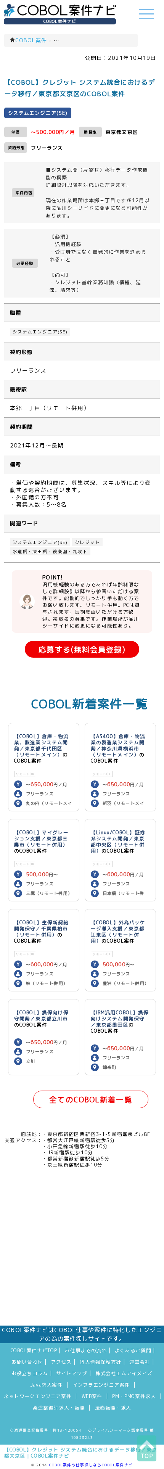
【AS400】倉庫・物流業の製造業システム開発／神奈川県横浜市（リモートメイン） (118, 745)
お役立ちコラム (29, 1373)
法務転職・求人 (113, 1408)
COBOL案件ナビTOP (34, 1350)
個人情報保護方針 (100, 1362)
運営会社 (139, 1362)
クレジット (87, 542)
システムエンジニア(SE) (40, 332)
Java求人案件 (46, 1385)
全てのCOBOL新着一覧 (90, 1099)
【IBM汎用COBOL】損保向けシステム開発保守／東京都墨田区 (120, 1018)
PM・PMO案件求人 (134, 1396)
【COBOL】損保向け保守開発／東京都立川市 (41, 1015)
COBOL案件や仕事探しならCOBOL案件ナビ (91, 1465)
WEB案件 (92, 1396)
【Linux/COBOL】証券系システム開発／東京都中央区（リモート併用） (118, 841)
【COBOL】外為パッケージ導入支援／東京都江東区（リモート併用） (118, 931)
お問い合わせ (27, 1362)
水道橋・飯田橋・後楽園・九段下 (50, 551)
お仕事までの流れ (85, 1350)
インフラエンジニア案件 (101, 1385)
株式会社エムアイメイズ (124, 1373)
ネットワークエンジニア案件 (37, 1396)
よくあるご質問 (133, 1350)
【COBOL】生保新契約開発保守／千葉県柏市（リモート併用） (41, 928)
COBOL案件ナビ (59, 21)
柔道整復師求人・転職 (59, 1408)
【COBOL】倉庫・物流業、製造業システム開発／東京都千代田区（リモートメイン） (41, 745)
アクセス (61, 1362)
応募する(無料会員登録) (82, 649)
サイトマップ (71, 1373)
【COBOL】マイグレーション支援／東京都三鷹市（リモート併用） (41, 838)
